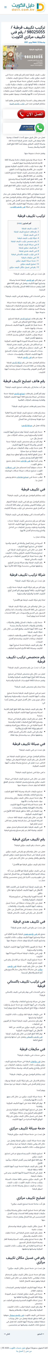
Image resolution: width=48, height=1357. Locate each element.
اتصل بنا (19, 1351)
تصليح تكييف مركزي (29, 264)
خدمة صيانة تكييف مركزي (27, 261)
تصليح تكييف (25, 319)
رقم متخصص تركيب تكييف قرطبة (25, 241)
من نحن (28, 1351)
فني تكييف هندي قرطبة (29, 251)
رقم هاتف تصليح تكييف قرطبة (26, 232)
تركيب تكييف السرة (17, 104)
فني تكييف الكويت (17, 207)
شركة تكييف (16, 363)
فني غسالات (10, 467)
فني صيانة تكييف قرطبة (29, 245)
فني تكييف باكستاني (34, 1037)
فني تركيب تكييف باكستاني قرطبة (25, 254)
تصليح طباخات (23, 477)
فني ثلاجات (25, 461)
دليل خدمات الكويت (17, 1348)
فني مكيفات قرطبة (30, 258)
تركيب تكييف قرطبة (30, 228)
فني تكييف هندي (30, 934)
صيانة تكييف (27, 425)
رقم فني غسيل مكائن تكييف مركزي (24, 267)
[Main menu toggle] (5, 7)
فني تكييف (27, 357)
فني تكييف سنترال (16, 1315)
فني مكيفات (35, 1061)
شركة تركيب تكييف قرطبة (28, 238)
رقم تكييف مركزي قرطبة (29, 248)
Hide (19, 223)
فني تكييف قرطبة (31, 235)
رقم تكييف (30, 280)
